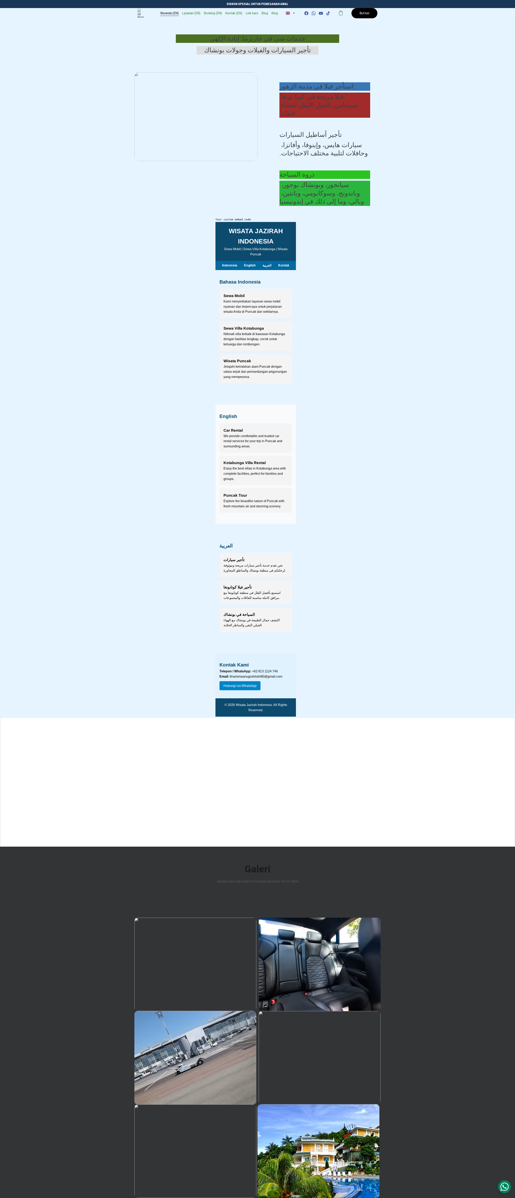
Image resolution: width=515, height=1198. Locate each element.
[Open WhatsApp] (504, 1186)
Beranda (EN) (169, 13)
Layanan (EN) (191, 13)
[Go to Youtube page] (322, 13)
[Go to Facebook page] (308, 13)
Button (364, 13)
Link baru (252, 13)
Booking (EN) (213, 13)
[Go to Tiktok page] (328, 13)
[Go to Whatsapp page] (315, 13)
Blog (265, 13)
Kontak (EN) (233, 13)
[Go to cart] (340, 13)
